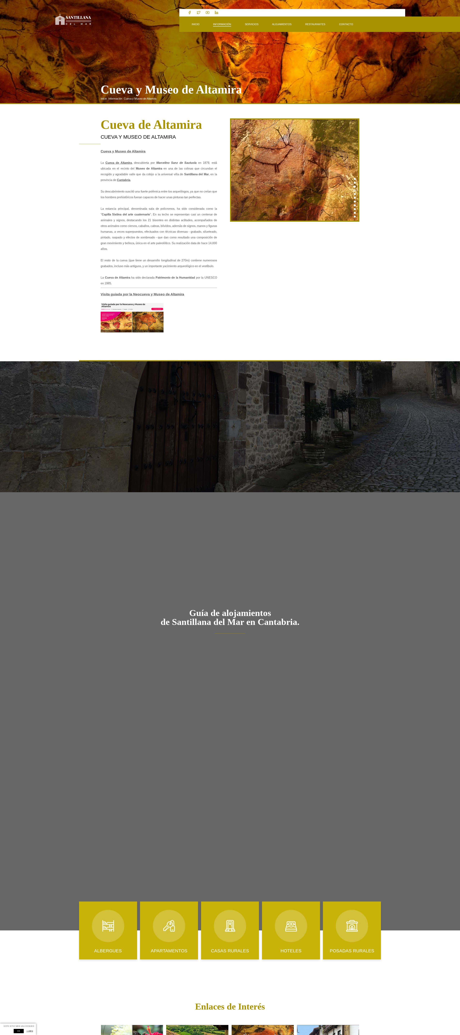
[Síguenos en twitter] (198, 13)
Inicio (195, 24)
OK (18, 1031)
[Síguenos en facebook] (189, 13)
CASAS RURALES (230, 950)
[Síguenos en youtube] (207, 13)
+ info (30, 1031)
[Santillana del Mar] (73, 20)
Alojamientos (281, 24)
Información (222, 24)
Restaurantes (315, 24)
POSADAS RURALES (352, 950)
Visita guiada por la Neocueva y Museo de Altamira (142, 294)
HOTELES (291, 950)
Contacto (346, 24)
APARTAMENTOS (169, 950)
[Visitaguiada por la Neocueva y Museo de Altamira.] (132, 331)
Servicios (251, 24)
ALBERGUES (108, 950)
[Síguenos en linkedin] (216, 13)
